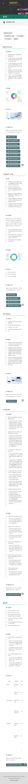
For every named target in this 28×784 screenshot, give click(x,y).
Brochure (12, 137)
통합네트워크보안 (8, 33)
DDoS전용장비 (20, 36)
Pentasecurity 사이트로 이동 (17, 764)
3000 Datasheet (14, 162)
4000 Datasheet (14, 302)
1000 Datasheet (14, 151)
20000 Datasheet (14, 305)
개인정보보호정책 (14, 780)
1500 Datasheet (14, 155)
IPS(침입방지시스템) (9, 36)
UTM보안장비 (8, 38)
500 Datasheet (13, 147)
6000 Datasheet (14, 165)
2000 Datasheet (14, 158)
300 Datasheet (13, 144)
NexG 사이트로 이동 (14, 594)
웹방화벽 (16, 38)
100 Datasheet (13, 140)
